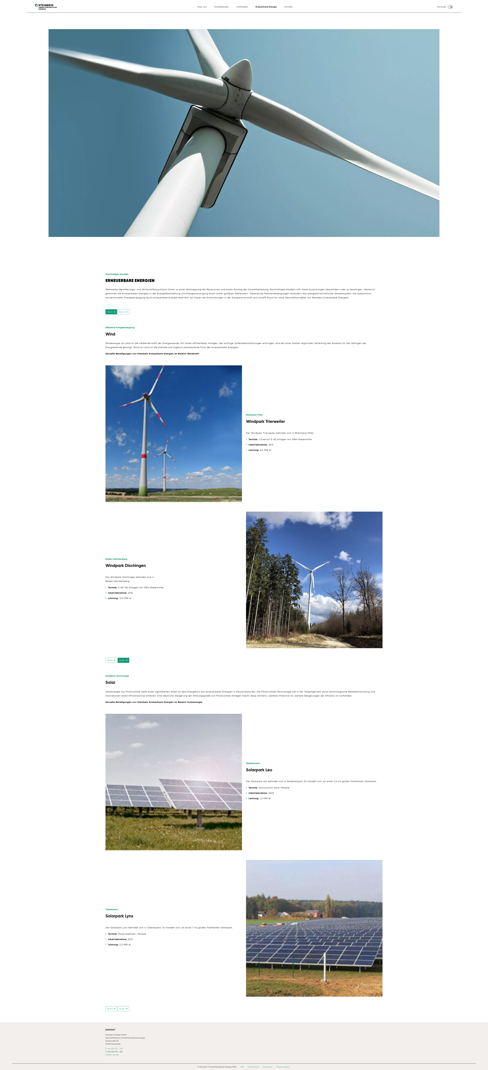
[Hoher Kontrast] (450, 7)
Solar (122, 312)
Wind (110, 312)
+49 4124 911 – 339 (115, 1049)
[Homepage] (46, 7)
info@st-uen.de (112, 1055)
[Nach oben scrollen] (482, 1064)
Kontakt (110, 1030)
